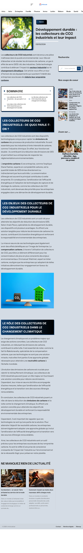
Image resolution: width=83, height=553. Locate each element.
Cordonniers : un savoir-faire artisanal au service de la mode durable (12, 492)
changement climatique (12, 71)
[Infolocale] (43, 4)
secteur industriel (38, 67)
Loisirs (32, 485)
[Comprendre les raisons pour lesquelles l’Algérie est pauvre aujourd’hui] (62, 104)
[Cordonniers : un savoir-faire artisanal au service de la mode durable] (13, 478)
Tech (41, 22)
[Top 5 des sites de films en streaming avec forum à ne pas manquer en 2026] (62, 93)
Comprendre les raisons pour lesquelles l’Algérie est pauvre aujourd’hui (75, 105)
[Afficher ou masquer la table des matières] (37, 91)
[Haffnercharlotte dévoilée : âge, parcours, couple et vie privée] (70, 146)
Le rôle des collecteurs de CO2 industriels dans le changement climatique (39, 99)
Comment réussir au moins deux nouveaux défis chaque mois (41, 491)
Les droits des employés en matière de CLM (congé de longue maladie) (75, 117)
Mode (4, 485)
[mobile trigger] (32, 4)
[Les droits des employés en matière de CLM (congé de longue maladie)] (62, 116)
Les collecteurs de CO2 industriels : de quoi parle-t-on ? (16, 99)
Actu (70, 100)
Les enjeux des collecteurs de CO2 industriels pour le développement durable (16, 106)
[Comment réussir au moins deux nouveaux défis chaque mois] (41, 478)
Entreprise (72, 112)
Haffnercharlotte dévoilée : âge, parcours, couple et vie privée (70, 157)
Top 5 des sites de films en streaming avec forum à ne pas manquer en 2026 (75, 94)
